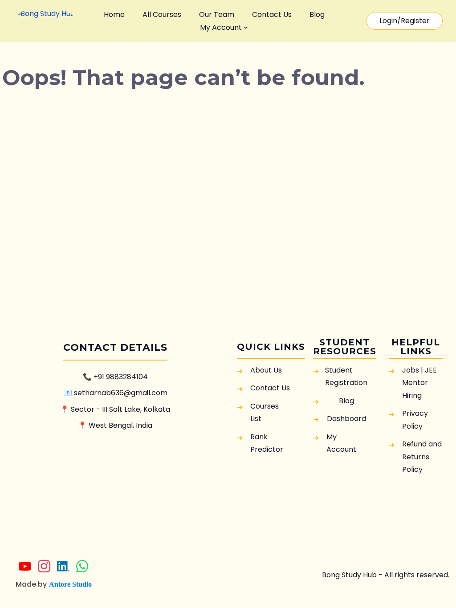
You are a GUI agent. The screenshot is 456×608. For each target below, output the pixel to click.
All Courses (161, 14)
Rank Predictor (266, 443)
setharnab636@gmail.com (120, 393)
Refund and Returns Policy (422, 456)
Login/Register (404, 21)
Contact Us (272, 14)
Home (114, 14)
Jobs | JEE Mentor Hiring (419, 383)
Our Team (216, 14)
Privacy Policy (415, 419)
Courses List (264, 412)
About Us (266, 370)
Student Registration (346, 376)
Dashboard (346, 418)
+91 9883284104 (121, 377)
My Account (221, 27)
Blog (317, 14)
